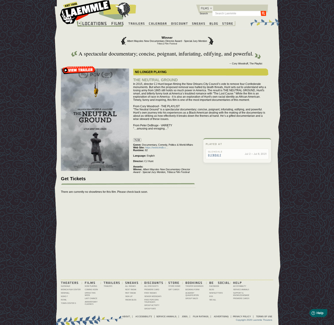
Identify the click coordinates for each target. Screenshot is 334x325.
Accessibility (239, 286)
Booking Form (192, 290)
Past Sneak (130, 293)
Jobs (184, 316)
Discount (179, 23)
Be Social (219, 282)
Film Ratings (200, 316)
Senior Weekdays (152, 296)
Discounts (153, 282)
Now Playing (91, 286)
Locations (94, 23)
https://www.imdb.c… (156, 147)
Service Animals (241, 290)
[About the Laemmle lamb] (123, 9)
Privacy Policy (242, 316)
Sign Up (128, 296)
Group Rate (150, 309)
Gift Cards (173, 290)
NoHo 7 (64, 296)
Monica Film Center (71, 290)
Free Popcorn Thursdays (151, 301)
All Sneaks (130, 286)
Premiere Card (151, 290)
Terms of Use (264, 316)
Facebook (214, 286)
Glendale (214, 155)
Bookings (193, 282)
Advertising (221, 316)
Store (227, 23)
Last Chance (91, 298)
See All (212, 300)
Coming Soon (91, 290)
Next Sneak (130, 290)
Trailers (136, 23)
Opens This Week (90, 294)
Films (117, 23)
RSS (211, 296)
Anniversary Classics (91, 303)
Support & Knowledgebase (241, 294)
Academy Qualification (192, 294)
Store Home (174, 286)
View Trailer (78, 71)
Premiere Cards (241, 298)
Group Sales (191, 298)
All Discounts (151, 286)
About (126, 316)
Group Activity (151, 305)
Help (237, 282)
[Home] (98, 13)
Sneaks (198, 23)
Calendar (158, 23)
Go (263, 13)
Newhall (65, 293)
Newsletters (216, 293)
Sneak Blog (130, 300)
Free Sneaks (150, 293)
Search (204, 13)
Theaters (70, 282)
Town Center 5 (68, 303)
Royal (64, 300)
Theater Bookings (194, 286)
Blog (213, 23)
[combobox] (206, 8)
